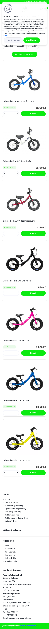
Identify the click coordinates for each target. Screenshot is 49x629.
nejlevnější (8, 46)
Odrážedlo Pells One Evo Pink (16, 340)
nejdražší (20, 46)
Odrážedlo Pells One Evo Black (17, 281)
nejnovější (32, 46)
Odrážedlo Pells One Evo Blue (16, 400)
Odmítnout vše (13, 40)
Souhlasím (31, 40)
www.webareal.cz (28, 625)
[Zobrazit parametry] (24, 54)
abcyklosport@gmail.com (19, 618)
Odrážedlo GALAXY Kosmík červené (19, 221)
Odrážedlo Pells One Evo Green (17, 460)
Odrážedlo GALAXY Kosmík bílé (17, 161)
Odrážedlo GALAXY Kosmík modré (18, 101)
